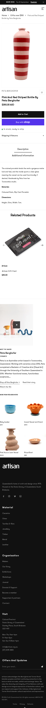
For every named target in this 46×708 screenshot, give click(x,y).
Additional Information (23, 156)
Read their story (29, 382)
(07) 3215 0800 (8, 650)
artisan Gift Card (9, 271)
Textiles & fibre (8, 524)
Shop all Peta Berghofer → (10, 382)
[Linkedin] (21, 496)
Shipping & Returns (10, 136)
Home (4, 16)
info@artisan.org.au (10, 647)
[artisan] (11, 466)
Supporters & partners (11, 598)
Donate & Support (9, 588)
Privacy (22, 704)
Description (23, 149)
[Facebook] (4, 496)
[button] (16, 325)
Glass (4, 519)
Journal (5, 582)
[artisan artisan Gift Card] (23, 241)
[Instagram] (10, 496)
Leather (5, 545)
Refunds (30, 704)
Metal (4, 539)
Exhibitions (6, 572)
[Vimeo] (16, 496)
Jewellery (6, 529)
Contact (5, 603)
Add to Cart (23, 114)
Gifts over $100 (17, 16)
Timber (5, 534)
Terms (15, 704)
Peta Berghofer (10, 91)
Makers (5, 561)
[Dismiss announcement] (43, 2)
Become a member (9, 593)
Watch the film (5, 387)
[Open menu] (40, 9)
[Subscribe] (42, 666)
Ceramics (6, 513)
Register (34, 2)
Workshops (6, 577)
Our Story (6, 567)
